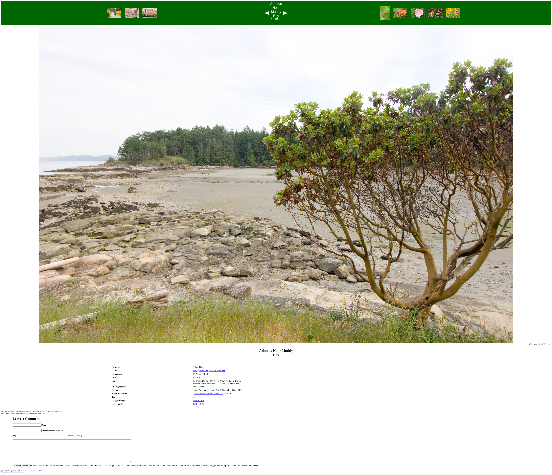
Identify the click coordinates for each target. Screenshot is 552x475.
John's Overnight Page (23, 411)
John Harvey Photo (7, 411)
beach (195, 397)
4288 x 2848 (198, 404)
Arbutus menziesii (208, 393)
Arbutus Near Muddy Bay (54, 411)
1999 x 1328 (198, 400)
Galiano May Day (276, 22)
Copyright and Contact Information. (12, 472)
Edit (40, 470)
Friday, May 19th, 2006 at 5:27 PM (209, 370)
